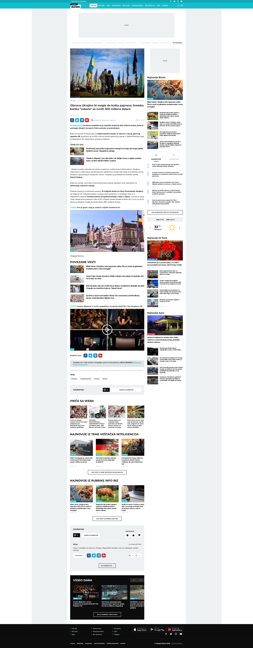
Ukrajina (74, 379)
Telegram (82, 365)
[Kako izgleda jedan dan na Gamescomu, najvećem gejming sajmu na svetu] (152, 274)
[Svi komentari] (127, 535)
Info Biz (72, 101)
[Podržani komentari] (133, 535)
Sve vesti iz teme (107, 472)
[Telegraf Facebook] (171, 1)
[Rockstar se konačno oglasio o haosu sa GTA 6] (152, 303)
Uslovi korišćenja (138, 370)
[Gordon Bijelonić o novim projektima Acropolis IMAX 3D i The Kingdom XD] (86, 592)
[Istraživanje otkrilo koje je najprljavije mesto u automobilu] (152, 351)
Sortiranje (130, 531)
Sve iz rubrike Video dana (107, 614)
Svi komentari (107, 566)
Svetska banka (76, 125)
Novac (105, 379)
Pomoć (96, 379)
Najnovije (156, 77)
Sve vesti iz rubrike (107, 519)
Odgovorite (79, 555)
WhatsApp (137, 362)
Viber (76, 365)
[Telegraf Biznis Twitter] (174, 1)
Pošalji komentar (126, 390)
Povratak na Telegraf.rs (79, 1)
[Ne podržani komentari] (139, 535)
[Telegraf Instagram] (178, 1)
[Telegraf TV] (181, 1)
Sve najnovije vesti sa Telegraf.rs (165, 212)
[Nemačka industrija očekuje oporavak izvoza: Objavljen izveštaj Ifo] (107, 447)
